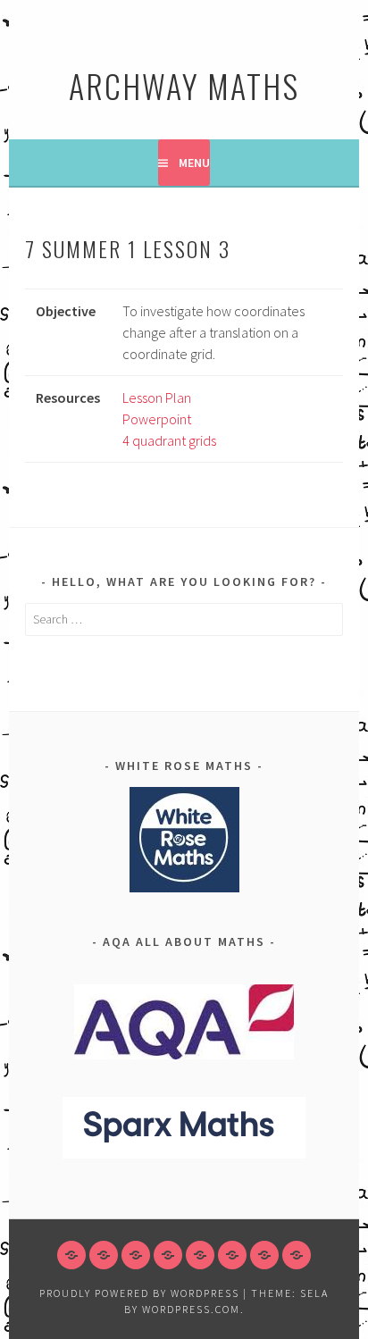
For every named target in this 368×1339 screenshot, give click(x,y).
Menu (194, 163)
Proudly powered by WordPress (139, 1293)
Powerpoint (156, 419)
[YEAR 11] (232, 1255)
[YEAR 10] (200, 1255)
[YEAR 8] (135, 1255)
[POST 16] (264, 1255)
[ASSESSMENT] (296, 1255)
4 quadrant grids (169, 440)
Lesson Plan (156, 397)
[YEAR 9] (168, 1255)
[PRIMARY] (71, 1255)
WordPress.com (191, 1309)
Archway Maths (184, 85)
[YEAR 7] (103, 1255)
